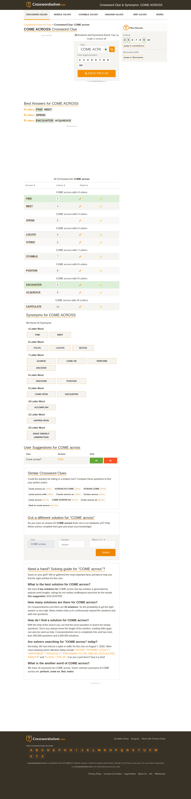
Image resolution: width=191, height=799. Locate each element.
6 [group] (132, 40)
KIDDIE (80, 650)
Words (160, 14)
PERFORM (102, 361)
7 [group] (136, 40)
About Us (142, 774)
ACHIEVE (41, 361)
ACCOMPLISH (41, 407)
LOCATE (60, 348)
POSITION (72, 381)
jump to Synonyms (133, 57)
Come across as (40, 489)
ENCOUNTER (71, 394)
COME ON (72, 361)
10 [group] (148, 40)
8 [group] (140, 40)
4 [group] (124, 40)
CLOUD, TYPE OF (56, 657)
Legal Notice (130, 774)
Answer (65, 540)
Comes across (94, 494)
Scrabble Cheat (121, 738)
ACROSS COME (95, 489)
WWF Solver (140, 14)
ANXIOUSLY (53, 653)
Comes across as (68, 494)
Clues (48, 24)
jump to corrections (134, 46)
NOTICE (83, 348)
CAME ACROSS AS (65, 500)
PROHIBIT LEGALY (97, 650)
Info (151, 774)
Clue (82, 45)
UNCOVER (41, 368)
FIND (37, 335)
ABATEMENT (36, 653)
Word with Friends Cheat (153, 738)
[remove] (105, 49)
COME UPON (41, 394)
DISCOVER (41, 381)
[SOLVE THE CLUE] (112, 49)
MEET (60, 335)
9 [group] (144, 40)
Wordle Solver (62, 14)
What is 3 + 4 (98, 540)
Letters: (30, 109)
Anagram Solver (114, 14)
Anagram (135, 738)
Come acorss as (92, 500)
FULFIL (37, 348)
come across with (41, 494)
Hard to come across (43, 505)
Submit (105, 552)
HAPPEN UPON (41, 420)
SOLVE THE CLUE (97, 73)
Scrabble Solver (88, 14)
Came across (39, 500)
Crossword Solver (36, 14)
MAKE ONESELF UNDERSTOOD (41, 435)
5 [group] (128, 40)
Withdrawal (160, 774)
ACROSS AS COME (67, 489)
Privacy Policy (94, 774)
